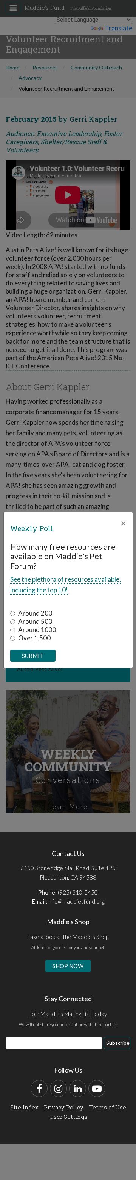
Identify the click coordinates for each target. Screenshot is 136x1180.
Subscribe (118, 1043)
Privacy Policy (63, 1107)
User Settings (68, 1116)
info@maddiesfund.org (76, 901)
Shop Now (68, 966)
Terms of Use (107, 1107)
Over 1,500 (34, 638)
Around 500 (35, 621)
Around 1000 (37, 630)
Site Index (24, 1107)
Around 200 (35, 613)
